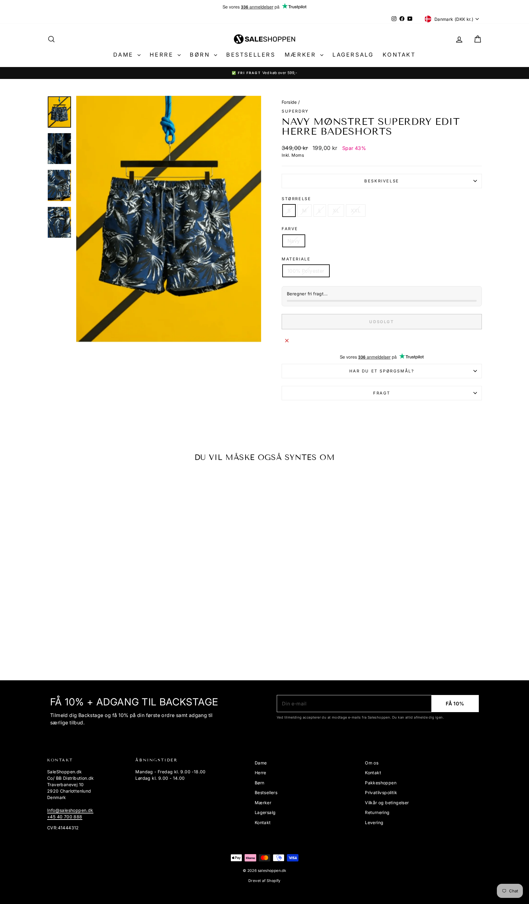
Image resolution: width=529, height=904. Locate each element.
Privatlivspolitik (381, 792)
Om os (371, 762)
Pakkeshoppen (380, 782)
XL (336, 210)
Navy (293, 241)
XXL (356, 210)
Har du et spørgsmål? (382, 370)
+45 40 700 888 (64, 816)
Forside (289, 102)
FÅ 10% (455, 703)
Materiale (296, 258)
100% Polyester (306, 271)
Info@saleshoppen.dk (70, 810)
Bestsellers (251, 54)
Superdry (295, 111)
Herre (163, 54)
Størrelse (296, 198)
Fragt (381, 392)
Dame (124, 54)
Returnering (377, 812)
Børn (201, 54)
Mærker (302, 54)
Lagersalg (352, 54)
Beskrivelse (381, 180)
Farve (290, 228)
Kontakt (399, 54)
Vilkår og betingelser (387, 802)
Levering (374, 822)
